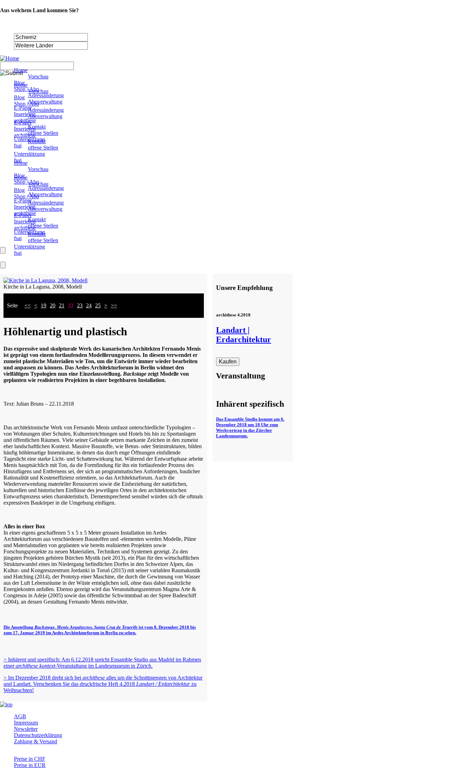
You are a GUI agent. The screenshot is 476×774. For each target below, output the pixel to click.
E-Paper (23, 201)
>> (114, 305)
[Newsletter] (3, 265)
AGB (20, 716)
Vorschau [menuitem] (38, 76)
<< (27, 305)
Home (21, 163)
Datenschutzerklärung (38, 735)
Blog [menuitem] (19, 83)
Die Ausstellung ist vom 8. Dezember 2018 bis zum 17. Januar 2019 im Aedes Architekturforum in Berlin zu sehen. (99, 629)
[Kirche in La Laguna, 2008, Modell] (45, 280)
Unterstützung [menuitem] (29, 139)
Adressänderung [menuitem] (46, 95)
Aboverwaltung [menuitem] (45, 102)
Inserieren (25, 207)
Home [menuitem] (21, 70)
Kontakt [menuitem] (37, 127)
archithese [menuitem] (25, 120)
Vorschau (38, 169)
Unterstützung (29, 232)
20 (52, 305)
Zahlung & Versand (35, 741)
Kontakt (37, 219)
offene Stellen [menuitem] (43, 133)
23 (80, 305)
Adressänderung (46, 188)
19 (43, 305)
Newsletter (26, 729)
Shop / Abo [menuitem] (26, 89)
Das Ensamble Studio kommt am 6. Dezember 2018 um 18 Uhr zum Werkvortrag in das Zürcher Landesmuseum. (250, 427)
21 (61, 305)
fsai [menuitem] (18, 145)
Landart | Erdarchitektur (243, 334)
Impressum (26, 723)
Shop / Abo (26, 182)
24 (89, 305)
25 (98, 305)
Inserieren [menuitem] (25, 114)
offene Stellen (43, 226)
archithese (25, 213)
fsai (18, 238)
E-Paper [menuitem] (23, 108)
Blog (19, 175)
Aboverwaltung (45, 194)
